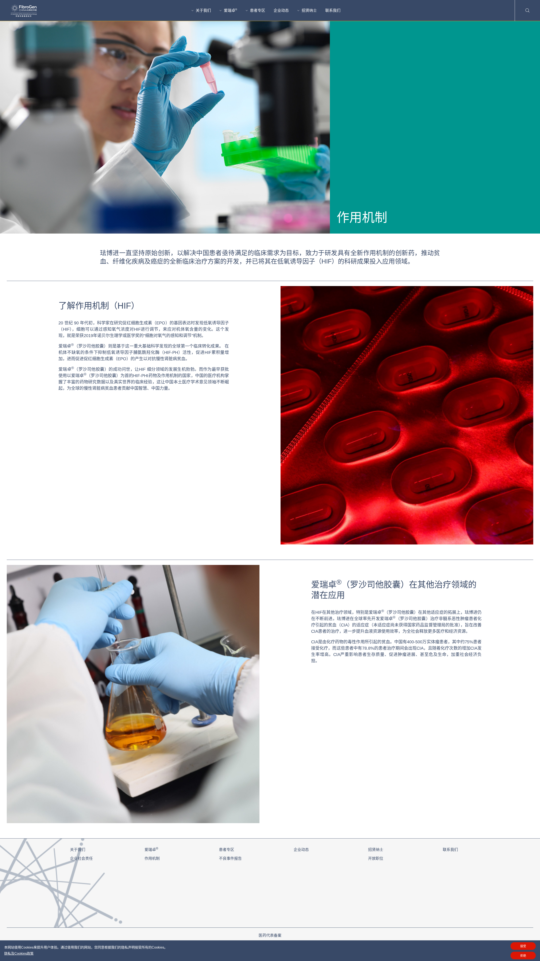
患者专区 (257, 10)
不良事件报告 (230, 858)
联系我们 (332, 10)
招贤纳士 (309, 10)
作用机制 (152, 858)
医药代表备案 (270, 935)
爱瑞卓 (230, 10)
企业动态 (281, 10)
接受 (523, 946)
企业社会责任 (81, 858)
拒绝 (523, 955)
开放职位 (375, 858)
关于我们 (203, 10)
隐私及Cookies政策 (19, 953)
